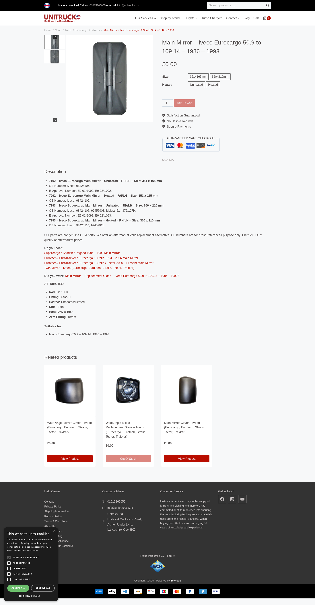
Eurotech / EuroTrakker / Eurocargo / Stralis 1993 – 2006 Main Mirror (91, 258)
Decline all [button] (43, 588)
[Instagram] (232, 499)
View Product (70, 458)
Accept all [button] (18, 588)
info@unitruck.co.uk (129, 5)
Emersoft (175, 580)
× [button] (54, 531)
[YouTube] (242, 499)
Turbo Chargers (212, 18)
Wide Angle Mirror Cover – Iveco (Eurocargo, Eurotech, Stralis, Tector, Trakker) (69, 427)
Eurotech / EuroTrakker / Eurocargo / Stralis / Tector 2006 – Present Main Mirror (98, 263)
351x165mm (198, 76)
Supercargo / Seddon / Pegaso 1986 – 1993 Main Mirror (82, 253)
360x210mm (220, 76)
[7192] (109, 78)
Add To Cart (184, 102)
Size (165, 76)
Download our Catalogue (58, 545)
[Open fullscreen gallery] (149, 118)
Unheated (196, 84)
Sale (256, 18)
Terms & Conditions (56, 521)
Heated (167, 84)
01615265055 (97, 5)
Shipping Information (56, 511)
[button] (54, 42)
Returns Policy (53, 516)
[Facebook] (222, 499)
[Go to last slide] (55, 37)
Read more (32, 550)
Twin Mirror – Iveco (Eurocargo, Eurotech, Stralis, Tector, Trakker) (89, 268)
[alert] (31, 564)
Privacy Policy (52, 506)
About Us (49, 526)
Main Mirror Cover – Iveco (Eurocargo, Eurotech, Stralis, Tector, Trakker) (184, 427)
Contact (49, 501)
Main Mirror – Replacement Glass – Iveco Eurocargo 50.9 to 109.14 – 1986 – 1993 (121, 276)
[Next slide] (55, 120)
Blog (247, 18)
